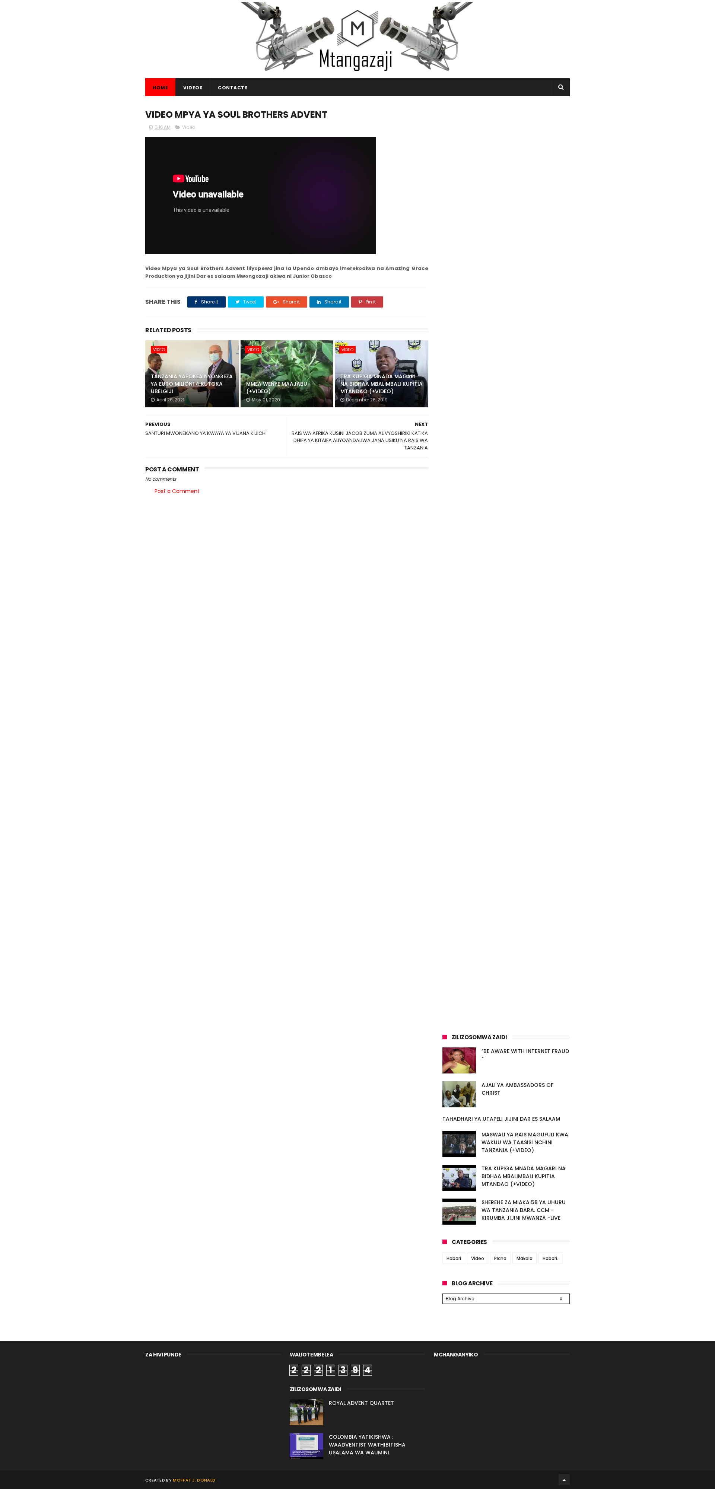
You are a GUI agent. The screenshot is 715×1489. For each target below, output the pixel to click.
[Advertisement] (506, 159)
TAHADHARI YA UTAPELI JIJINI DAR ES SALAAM (501, 1119)
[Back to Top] (564, 1479)
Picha (500, 1258)
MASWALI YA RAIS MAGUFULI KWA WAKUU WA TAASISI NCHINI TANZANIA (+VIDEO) (525, 1142)
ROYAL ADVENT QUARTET (361, 1403)
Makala (525, 1258)
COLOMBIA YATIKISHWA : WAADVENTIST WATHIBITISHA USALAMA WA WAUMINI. (367, 1444)
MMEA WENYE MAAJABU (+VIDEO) (276, 387)
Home (160, 88)
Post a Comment (177, 491)
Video (188, 127)
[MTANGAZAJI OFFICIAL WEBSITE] (357, 74)
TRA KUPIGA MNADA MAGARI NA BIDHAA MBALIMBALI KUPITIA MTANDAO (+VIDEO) (381, 384)
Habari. (550, 1258)
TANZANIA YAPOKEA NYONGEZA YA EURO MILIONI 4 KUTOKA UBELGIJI (192, 384)
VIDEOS (193, 88)
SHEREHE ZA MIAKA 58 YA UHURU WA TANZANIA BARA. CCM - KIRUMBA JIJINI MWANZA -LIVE (524, 1210)
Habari (454, 1258)
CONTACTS (233, 88)
